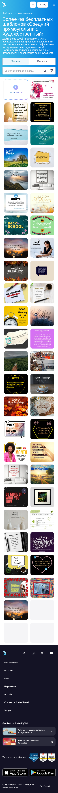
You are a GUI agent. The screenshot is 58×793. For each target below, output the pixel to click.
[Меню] (53, 4)
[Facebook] (24, 653)
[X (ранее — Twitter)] (42, 653)
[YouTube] (51, 653)
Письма (42, 61)
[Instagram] (33, 653)
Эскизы (16, 61)
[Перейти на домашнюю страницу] (3, 5)
